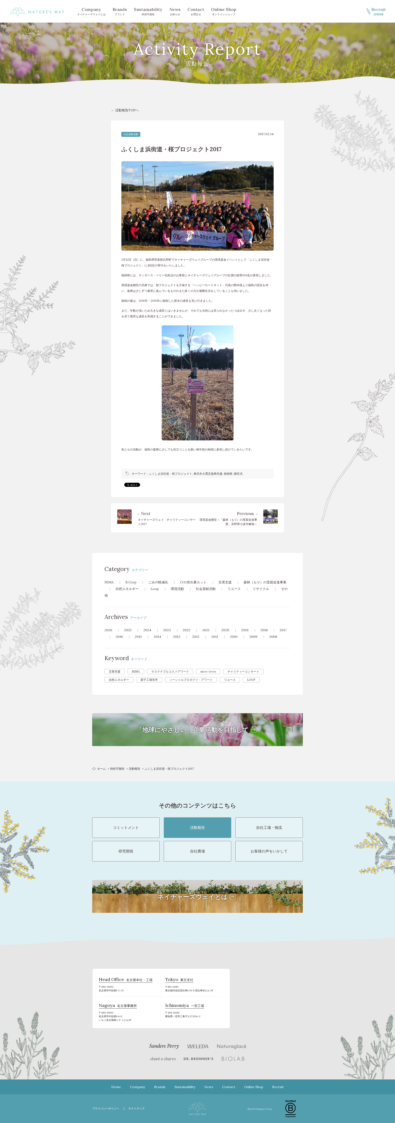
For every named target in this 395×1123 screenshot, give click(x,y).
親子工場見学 (149, 680)
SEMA (109, 582)
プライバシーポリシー (105, 1108)
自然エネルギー (127, 589)
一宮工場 (184, 1006)
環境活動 (177, 589)
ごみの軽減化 (158, 582)
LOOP (251, 680)
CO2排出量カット (193, 582)
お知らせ (175, 11)
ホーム (101, 769)
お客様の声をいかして (269, 851)
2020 (225, 630)
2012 (195, 637)
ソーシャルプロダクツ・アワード (191, 680)
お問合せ (196, 11)
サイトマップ (136, 1108)
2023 (167, 630)
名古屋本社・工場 (125, 980)
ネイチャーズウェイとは (91, 11)
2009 (253, 637)
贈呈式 (238, 474)
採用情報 (379, 11)
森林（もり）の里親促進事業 (265, 582)
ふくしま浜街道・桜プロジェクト (170, 474)
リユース (234, 589)
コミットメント (126, 827)
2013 (176, 637)
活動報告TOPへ (127, 110)
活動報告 (134, 769)
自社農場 (197, 851)
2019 (245, 630)
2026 (108, 630)
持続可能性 (148, 11)
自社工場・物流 (269, 827)
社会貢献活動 (130, 134)
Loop (155, 589)
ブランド (120, 11)
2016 (119, 637)
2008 (273, 637)
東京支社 (179, 980)
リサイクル (261, 589)
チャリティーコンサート (243, 671)
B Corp (130, 582)
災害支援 (225, 582)
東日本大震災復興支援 (208, 474)
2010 (233, 637)
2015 (138, 637)
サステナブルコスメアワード (170, 671)
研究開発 (125, 851)
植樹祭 (228, 474)
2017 (283, 630)
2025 (127, 630)
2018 (264, 630)
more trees (208, 671)
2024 (147, 630)
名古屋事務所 (118, 1006)
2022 (186, 630)
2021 (205, 630)
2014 (157, 637)
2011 (214, 637)
